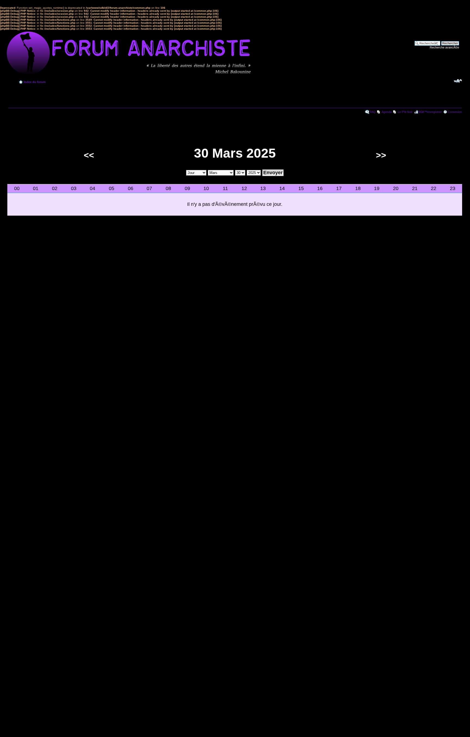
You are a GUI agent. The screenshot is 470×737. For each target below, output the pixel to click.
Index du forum (35, 82)
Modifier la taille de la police (458, 80)
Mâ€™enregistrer (430, 112)
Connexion (455, 112)
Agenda (387, 112)
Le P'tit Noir (405, 112)
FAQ (373, 112)
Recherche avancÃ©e (444, 47)
